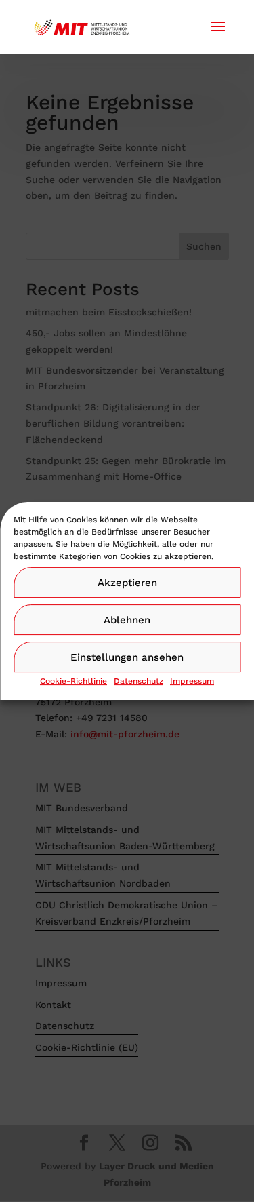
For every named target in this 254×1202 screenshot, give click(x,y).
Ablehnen (127, 620)
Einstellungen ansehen (127, 657)
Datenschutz (138, 681)
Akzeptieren (127, 583)
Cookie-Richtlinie (73, 681)
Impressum (192, 681)
